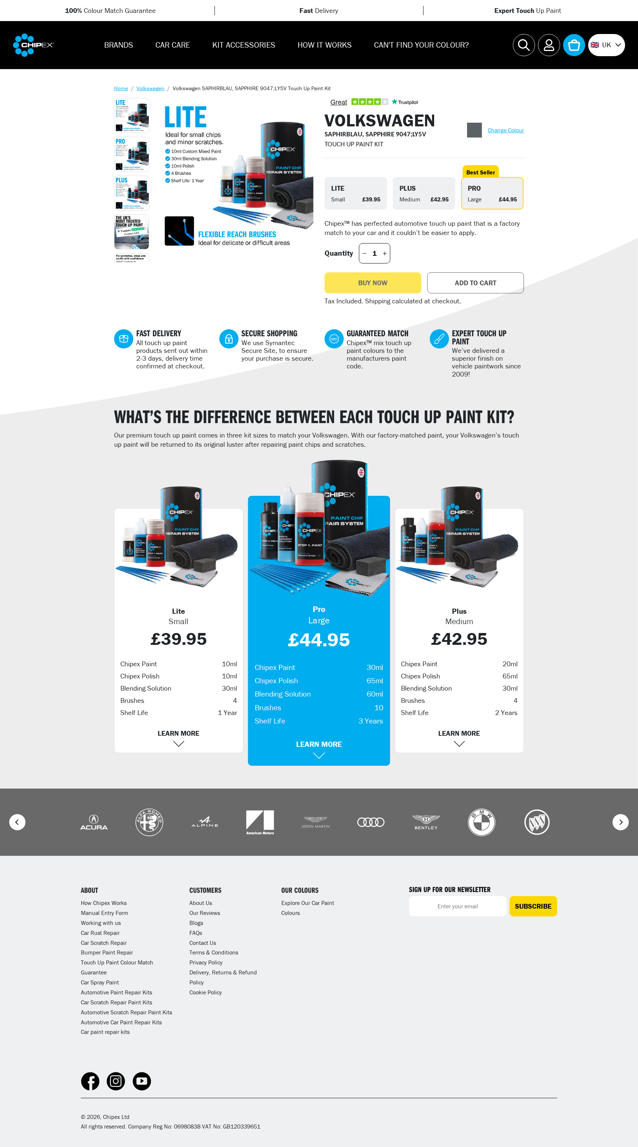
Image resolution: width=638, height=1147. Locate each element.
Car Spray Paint (100, 982)
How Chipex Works (104, 902)
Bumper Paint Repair (107, 952)
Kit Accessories (243, 45)
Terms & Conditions (213, 952)
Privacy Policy (206, 962)
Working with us (101, 922)
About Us (200, 902)
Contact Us (202, 942)
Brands (118, 45)
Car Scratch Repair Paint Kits (116, 1002)
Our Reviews (204, 912)
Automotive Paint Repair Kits (116, 992)
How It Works (325, 45)
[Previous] (17, 822)
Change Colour (506, 130)
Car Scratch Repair (104, 942)
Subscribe (533, 906)
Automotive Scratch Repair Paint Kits (126, 1012)
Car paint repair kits (105, 1031)
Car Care (172, 45)
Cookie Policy (205, 992)
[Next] (621, 822)
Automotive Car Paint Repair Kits (121, 1022)
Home (121, 88)
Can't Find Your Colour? (421, 45)
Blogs (196, 922)
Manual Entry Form (104, 912)
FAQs (195, 932)
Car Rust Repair (100, 932)
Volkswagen (150, 88)
